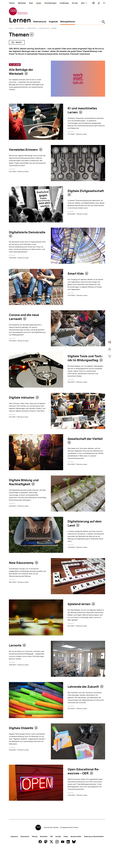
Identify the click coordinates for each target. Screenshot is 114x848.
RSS (51, 836)
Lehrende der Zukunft (83, 687)
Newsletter (43, 836)
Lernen (11, 28)
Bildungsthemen (20, 28)
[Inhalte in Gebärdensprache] (99, 3)
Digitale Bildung (32, 28)
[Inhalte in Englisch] (104, 3)
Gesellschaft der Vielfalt (85, 439)
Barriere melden (76, 836)
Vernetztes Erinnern (23, 149)
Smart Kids (76, 273)
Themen (54, 28)
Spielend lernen (79, 604)
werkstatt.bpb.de (44, 28)
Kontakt (58, 836)
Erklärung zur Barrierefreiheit (93, 836)
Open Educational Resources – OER (83, 771)
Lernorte (15, 645)
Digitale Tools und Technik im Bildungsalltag (85, 358)
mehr (84, 3)
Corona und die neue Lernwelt (24, 317)
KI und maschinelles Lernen (82, 110)
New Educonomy (21, 563)
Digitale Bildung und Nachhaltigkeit (24, 482)
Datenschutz (25, 836)
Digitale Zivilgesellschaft (86, 191)
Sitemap (34, 836)
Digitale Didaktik (21, 728)
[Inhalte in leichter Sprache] (93, 3)
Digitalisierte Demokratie (27, 232)
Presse (66, 836)
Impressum (14, 836)
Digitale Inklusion (21, 397)
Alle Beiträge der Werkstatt (21, 72)
